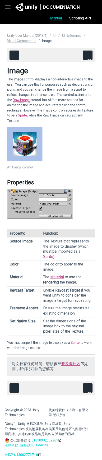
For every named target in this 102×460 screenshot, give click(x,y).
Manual (56, 18)
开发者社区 (70, 364)
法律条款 (11, 445)
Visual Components (21, 41)
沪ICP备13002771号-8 (21, 455)
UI (54, 35)
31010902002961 (45, 440)
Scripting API (80, 18)
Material (57, 277)
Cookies (42, 445)
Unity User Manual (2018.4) (27, 35)
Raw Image (21, 100)
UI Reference (72, 35)
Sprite (22, 115)
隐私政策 (27, 445)
